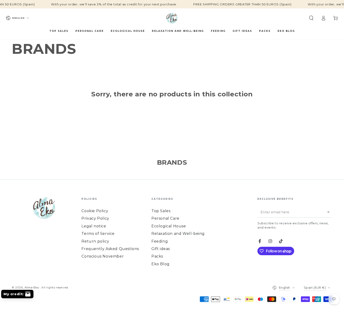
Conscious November (102, 256)
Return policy (95, 241)
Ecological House (168, 226)
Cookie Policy (94, 211)
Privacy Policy (95, 218)
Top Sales (160, 211)
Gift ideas (160, 249)
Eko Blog (160, 264)
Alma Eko (32, 287)
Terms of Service (98, 233)
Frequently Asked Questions (110, 249)
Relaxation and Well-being (178, 233)
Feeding (159, 241)
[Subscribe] (329, 212)
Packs (157, 256)
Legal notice (93, 226)
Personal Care (165, 218)
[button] (311, 18)
